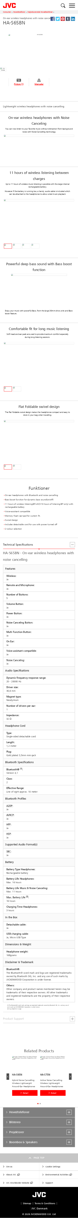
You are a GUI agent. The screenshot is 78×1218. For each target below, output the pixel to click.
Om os (9, 1166)
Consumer (7, 12)
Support (49, 1183)
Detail (25, 1093)
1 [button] (37, 1103)
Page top (39, 1157)
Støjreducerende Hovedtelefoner (40, 12)
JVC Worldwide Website (17, 1183)
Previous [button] (7, 1076)
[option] (26, 1078)
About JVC (11, 1174)
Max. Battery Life (15, 897)
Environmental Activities (56, 1174)
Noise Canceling (15, 660)
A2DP (9, 806)
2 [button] (40, 1103)
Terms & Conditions (45, 1203)
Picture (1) (18, 84)
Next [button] (70, 1076)
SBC (8, 851)
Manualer (39, 84)
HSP (8, 834)
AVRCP (10, 815)
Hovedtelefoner (19, 12)
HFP (8, 824)
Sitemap (27, 1203)
